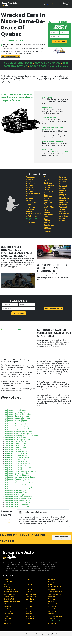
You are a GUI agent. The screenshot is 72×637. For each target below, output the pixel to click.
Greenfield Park (48, 203)
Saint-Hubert (64, 216)
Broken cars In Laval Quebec (15, 449)
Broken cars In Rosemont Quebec (16, 493)
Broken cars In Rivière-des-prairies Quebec (20, 489)
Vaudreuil (63, 207)
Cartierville (48, 217)
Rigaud (28, 182)
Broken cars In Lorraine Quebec (16, 455)
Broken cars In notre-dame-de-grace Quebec (20, 471)
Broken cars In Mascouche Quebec (17, 457)
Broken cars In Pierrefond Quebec (17, 475)
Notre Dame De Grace (31, 219)
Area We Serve (37, 4)
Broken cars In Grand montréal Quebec (18, 432)
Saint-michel (30, 222)
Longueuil (63, 186)
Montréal (62, 200)
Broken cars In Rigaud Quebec (15, 481)
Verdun (62, 209)
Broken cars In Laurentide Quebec (17, 447)
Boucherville (64, 214)
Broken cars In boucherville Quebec (17, 418)
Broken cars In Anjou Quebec (15, 412)
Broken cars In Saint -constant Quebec (18, 497)
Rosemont (29, 198)
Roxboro (29, 200)
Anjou (46, 177)
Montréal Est (64, 198)
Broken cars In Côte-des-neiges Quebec (18, 426)
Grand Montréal (47, 199)
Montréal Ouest (62, 195)
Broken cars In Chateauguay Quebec (17, 424)
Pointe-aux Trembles (33, 214)
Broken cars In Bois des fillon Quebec (18, 414)
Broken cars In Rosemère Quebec (16, 491)
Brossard (62, 211)
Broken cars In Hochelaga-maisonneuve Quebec (22, 436)
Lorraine (62, 188)
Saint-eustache (31, 202)
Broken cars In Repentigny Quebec (17, 479)
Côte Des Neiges (47, 188)
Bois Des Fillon (47, 180)
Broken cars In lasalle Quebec (15, 445)
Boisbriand (48, 183)
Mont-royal (63, 202)
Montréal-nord (63, 191)
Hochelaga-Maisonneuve (49, 207)
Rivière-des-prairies (33, 194)
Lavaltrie (62, 182)
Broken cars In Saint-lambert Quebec (18, 505)
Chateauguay (49, 185)
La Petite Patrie (31, 216)
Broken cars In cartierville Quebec (16, 422)
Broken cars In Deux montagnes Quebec (19, 428)
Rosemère (29, 196)
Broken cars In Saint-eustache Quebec (18, 499)
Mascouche (48, 231)
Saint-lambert (31, 207)
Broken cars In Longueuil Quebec (16, 453)
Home (29, 4)
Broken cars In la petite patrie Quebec (18, 440)
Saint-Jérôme (49, 225)
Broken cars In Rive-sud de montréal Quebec (20, 487)
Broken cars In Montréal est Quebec (17, 463)
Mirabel (47, 223)
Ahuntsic (29, 211)
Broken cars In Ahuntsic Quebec (16, 410)
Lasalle (62, 220)
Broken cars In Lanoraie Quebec (16, 444)
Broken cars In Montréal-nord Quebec (18, 465)
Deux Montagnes (48, 196)
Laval (61, 184)
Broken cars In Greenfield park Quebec (18, 434)
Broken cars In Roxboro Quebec (16, 495)
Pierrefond (63, 205)
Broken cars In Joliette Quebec (15, 438)
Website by (49, 634)
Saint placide (30, 205)
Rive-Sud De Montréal (30, 190)
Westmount (30, 177)
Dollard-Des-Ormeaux (48, 192)
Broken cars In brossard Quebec (16, 420)
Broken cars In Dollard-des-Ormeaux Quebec (20, 430)
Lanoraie (62, 177)
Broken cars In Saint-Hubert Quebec (17, 501)
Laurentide (63, 179)
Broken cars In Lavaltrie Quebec (16, 451)
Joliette (46, 210)
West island (30, 209)
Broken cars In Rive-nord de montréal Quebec (21, 483)
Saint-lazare (48, 212)
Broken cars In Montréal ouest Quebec (18, 467)
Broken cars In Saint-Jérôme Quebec (17, 503)
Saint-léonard (47, 220)
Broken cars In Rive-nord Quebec (16, 485)
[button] (17, 518)
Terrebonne (48, 214)
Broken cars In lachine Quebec (15, 442)
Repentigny (30, 179)
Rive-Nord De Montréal (30, 184)
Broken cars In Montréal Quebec (16, 469)
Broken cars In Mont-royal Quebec (17, 461)
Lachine (62, 218)
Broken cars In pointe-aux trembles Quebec (20, 477)
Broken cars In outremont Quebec (17, 473)
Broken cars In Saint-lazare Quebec (17, 506)
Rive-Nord (29, 188)
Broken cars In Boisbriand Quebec (17, 416)
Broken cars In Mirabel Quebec (15, 459)
